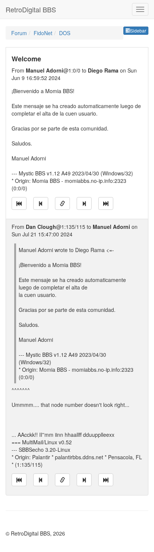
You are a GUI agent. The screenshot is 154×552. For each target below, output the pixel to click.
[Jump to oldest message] (19, 203)
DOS (64, 33)
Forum (19, 33)
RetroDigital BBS (31, 9)
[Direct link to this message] (62, 203)
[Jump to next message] (84, 203)
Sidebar (138, 30)
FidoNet (43, 33)
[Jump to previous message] (40, 203)
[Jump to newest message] (105, 203)
